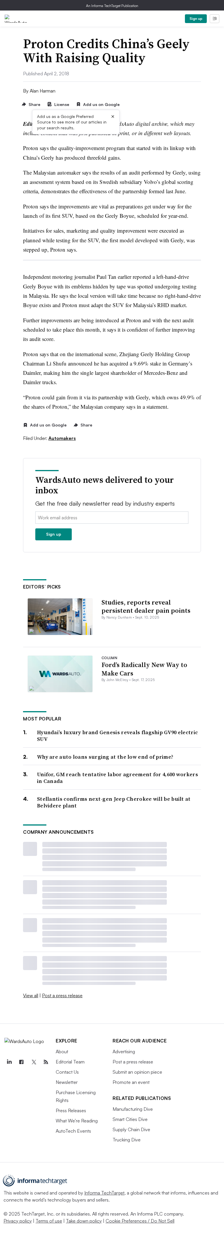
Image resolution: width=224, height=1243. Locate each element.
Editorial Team (70, 1062)
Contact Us (67, 1072)
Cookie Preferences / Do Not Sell (140, 1221)
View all (30, 995)
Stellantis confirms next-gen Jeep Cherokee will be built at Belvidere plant (114, 802)
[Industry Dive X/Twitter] (33, 1062)
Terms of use (49, 1221)
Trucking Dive (127, 1140)
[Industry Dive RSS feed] (46, 1062)
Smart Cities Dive (130, 1119)
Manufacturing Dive (133, 1109)
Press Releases (71, 1110)
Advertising (124, 1051)
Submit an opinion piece (137, 1072)
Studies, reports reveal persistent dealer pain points (146, 606)
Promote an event (131, 1082)
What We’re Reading (77, 1121)
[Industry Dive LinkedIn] (9, 1062)
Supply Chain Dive (131, 1129)
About (62, 1051)
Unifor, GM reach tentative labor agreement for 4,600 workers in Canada (117, 778)
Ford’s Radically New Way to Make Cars (144, 669)
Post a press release (62, 995)
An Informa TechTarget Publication (112, 6)
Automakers (62, 438)
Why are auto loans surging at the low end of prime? (105, 756)
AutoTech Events (73, 1131)
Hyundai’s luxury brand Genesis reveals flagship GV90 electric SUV (117, 736)
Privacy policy (18, 1221)
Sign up (196, 18)
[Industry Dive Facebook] (21, 1062)
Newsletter (67, 1082)
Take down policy (84, 1221)
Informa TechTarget (104, 1193)
